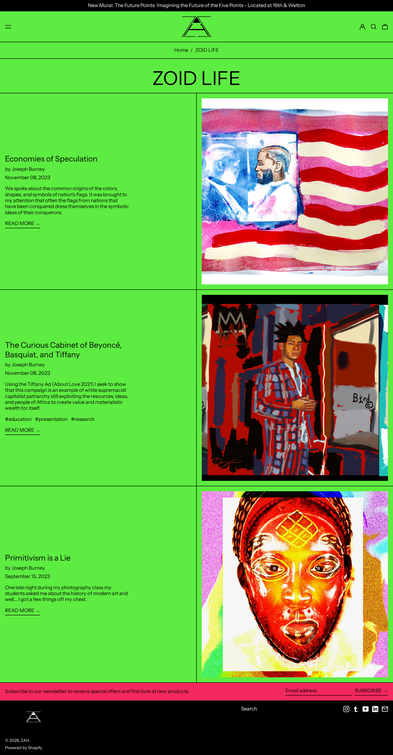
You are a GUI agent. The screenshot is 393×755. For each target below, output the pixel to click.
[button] (373, 26)
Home (181, 50)
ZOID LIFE (207, 50)
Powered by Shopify (23, 747)
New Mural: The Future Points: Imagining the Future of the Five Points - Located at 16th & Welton (196, 5)
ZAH (25, 740)
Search (249, 709)
